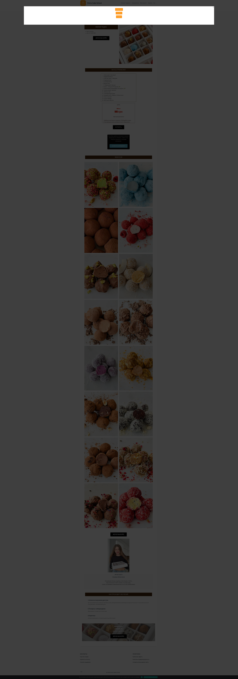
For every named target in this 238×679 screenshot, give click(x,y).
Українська (119, 9)
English (119, 16)
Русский (119, 13)
